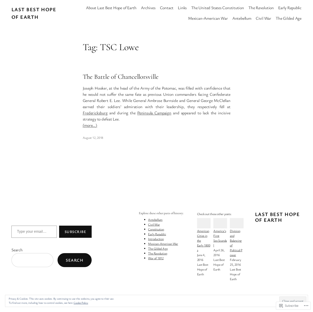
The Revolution (157, 253)
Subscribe (75, 231)
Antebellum (155, 219)
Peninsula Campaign (154, 112)
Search (17, 249)
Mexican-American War (163, 243)
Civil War (154, 224)
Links (182, 7)
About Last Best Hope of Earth (111, 7)
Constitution (156, 229)
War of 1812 (156, 258)
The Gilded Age (157, 248)
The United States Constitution (217, 7)
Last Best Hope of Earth (277, 217)
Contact (166, 7)
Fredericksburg (95, 112)
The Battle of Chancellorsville (121, 76)
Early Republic (157, 234)
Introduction (156, 239)
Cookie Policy (81, 302)
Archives (148, 7)
